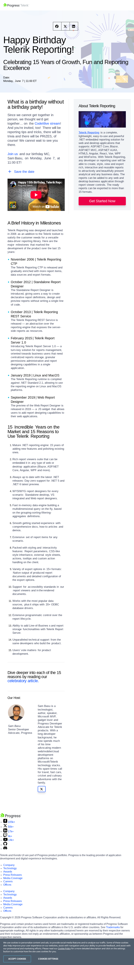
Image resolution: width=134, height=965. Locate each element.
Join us (13, 154)
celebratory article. (24, 680)
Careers (8, 881)
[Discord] (5, 848)
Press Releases (12, 874)
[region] (67, 951)
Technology (10, 868)
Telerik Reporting (89, 132)
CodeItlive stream (47, 123)
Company (9, 865)
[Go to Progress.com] (10, 817)
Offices (7, 884)
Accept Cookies (17, 958)
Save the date (24, 171)
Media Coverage (13, 878)
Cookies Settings (48, 958)
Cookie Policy (64, 948)
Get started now (102, 201)
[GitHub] (5, 844)
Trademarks (113, 927)
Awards (7, 871)
